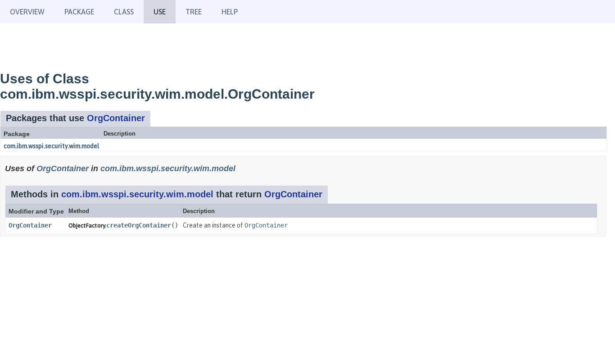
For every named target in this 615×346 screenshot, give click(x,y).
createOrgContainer (138, 225)
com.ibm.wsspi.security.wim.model (51, 146)
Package (79, 12)
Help (230, 12)
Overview (27, 12)
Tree (193, 12)
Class (124, 12)
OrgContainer (116, 118)
